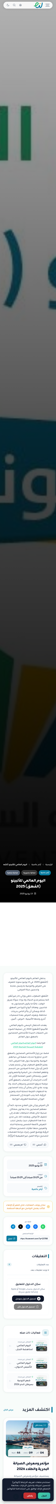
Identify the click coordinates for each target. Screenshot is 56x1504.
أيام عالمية (36, 864)
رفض (30, 1495)
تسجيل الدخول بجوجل (27, 1299)
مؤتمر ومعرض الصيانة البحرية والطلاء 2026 (31, 1466)
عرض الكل (8, 1410)
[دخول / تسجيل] (20, 5)
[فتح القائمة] (47, 5)
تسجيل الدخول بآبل (26, 1307)
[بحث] (14, 5)
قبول (44, 1495)
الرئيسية (49, 864)
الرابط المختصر (28, 1233)
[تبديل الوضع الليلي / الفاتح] (7, 5)
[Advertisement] (28, 932)
